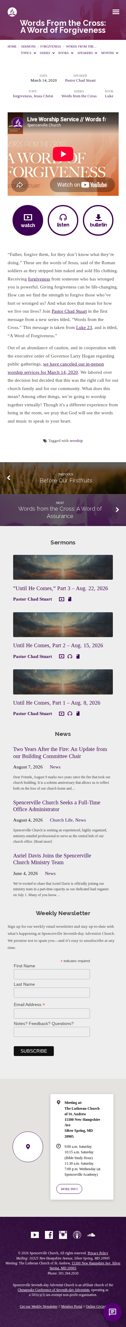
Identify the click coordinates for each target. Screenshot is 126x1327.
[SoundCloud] (91, 1235)
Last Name (24, 984)
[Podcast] (77, 1235)
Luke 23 (84, 327)
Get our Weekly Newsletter (38, 1306)
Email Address (29, 1005)
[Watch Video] (61, 599)
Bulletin (98, 225)
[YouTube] (35, 1235)
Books (64, 53)
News (55, 766)
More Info (69, 1189)
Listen (63, 225)
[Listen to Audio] (70, 656)
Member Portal (71, 1306)
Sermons (28, 46)
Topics (26, 53)
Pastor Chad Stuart (80, 80)
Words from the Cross (79, 96)
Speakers (85, 53)
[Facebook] (49, 1235)
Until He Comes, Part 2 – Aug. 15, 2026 (58, 645)
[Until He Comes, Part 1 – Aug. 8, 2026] (63, 691)
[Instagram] (63, 1235)
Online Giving (96, 1306)
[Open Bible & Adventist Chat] (112, 1312)
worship (76, 441)
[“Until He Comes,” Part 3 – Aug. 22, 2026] (63, 576)
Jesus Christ (43, 96)
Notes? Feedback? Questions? (44, 1023)
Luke (109, 96)
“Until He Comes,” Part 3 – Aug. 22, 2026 (60, 588)
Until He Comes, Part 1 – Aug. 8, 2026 (56, 703)
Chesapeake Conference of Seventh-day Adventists (53, 1290)
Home (12, 46)
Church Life (61, 820)
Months (108, 53)
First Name (24, 965)
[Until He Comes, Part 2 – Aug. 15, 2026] (63, 633)
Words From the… (81, 46)
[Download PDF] (70, 599)
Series (45, 53)
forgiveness (50, 46)
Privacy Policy (98, 1253)
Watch (28, 225)
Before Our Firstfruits (66, 480)
